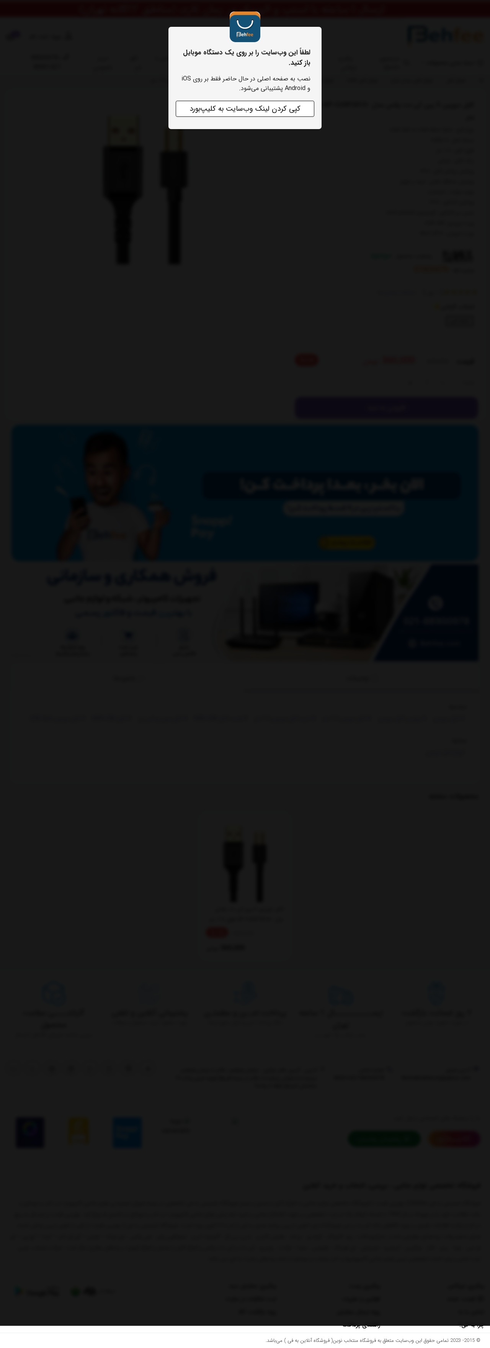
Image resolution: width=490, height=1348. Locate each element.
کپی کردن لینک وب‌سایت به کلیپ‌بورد (245, 109)
